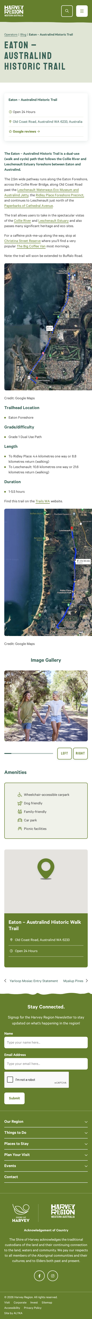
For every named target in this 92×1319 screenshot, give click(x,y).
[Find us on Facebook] (39, 1275)
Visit (7, 1303)
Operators (11, 35)
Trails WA (43, 502)
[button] (46, 705)
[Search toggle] (67, 11)
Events (10, 1166)
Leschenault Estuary (53, 221)
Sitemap (47, 1303)
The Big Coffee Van (31, 247)
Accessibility (12, 1308)
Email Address (15, 1055)
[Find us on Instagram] (52, 1275)
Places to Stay (16, 1144)
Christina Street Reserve (22, 241)
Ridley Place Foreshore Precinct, (60, 196)
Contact (11, 1177)
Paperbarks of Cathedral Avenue (28, 206)
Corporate (20, 1303)
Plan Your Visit (17, 1155)
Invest (34, 1303)
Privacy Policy (33, 1308)
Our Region (13, 1122)
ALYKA (18, 1313)
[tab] (7, 753)
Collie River (22, 221)
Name (8, 1034)
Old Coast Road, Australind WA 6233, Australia (47, 122)
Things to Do (15, 1133)
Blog (23, 35)
